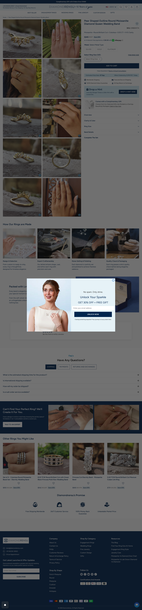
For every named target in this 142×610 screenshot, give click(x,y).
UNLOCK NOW (93, 314)
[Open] (5, 604)
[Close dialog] (113, 280)
